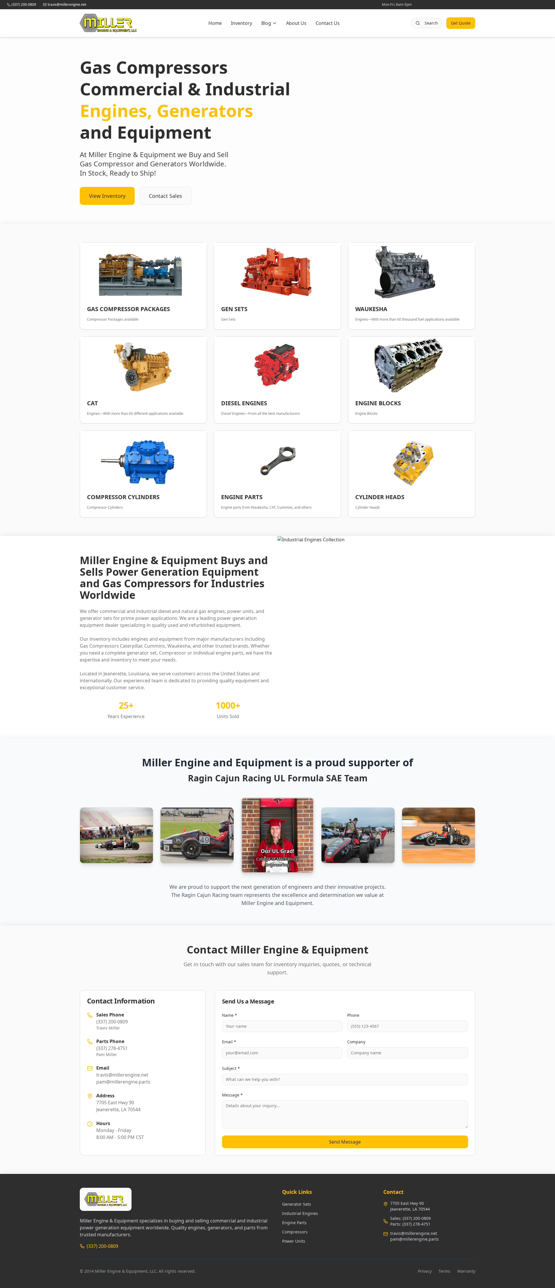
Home (215, 23)
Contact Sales (165, 195)
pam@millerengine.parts (414, 1239)
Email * (229, 1041)
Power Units (293, 1241)
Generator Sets (296, 1204)
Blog (266, 23)
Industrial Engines (300, 1213)
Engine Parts (294, 1222)
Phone (353, 1015)
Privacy (425, 1271)
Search (431, 23)
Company (356, 1041)
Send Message (345, 1142)
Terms (444, 1271)
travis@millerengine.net (413, 1233)
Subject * (231, 1068)
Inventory (241, 23)
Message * (232, 1095)
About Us (296, 23)
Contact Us (328, 23)
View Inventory (107, 195)
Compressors (295, 1232)
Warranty (466, 1271)
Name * (229, 1015)
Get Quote (461, 23)
